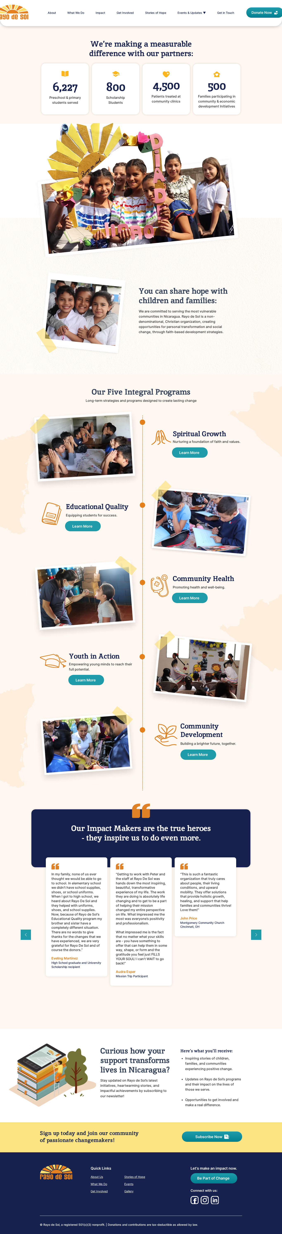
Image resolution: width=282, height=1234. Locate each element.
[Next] (256, 935)
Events (128, 1184)
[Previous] (26, 935)
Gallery (129, 1191)
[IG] (205, 1200)
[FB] (195, 1200)
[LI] (215, 1200)
